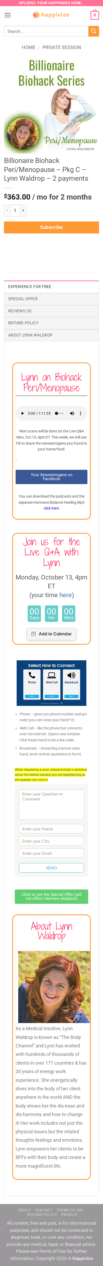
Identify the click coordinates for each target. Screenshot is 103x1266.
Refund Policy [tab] (23, 323)
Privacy (69, 1214)
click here (51, 508)
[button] (7, 15)
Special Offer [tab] (23, 298)
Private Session (62, 47)
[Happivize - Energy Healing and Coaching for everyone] (51, 15)
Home (28, 47)
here (65, 595)
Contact (44, 1210)
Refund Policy (42, 1214)
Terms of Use (70, 1210)
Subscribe (51, 227)
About (24, 1210)
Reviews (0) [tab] (19, 311)
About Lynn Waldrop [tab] (30, 335)
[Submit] (93, 31)
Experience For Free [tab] (30, 286)
